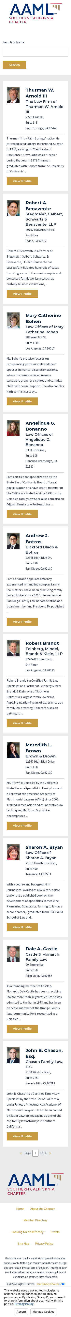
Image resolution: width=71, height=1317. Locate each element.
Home (20, 1209)
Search (14, 65)
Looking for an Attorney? (28, 1232)
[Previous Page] (21, 1153)
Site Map (23, 1243)
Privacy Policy (44, 1243)
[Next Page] (50, 1153)
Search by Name (13, 42)
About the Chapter (42, 1209)
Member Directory (35, 1220)
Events (55, 1232)
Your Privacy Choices (48, 1284)
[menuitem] (20, 1209)
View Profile (22, 181)
